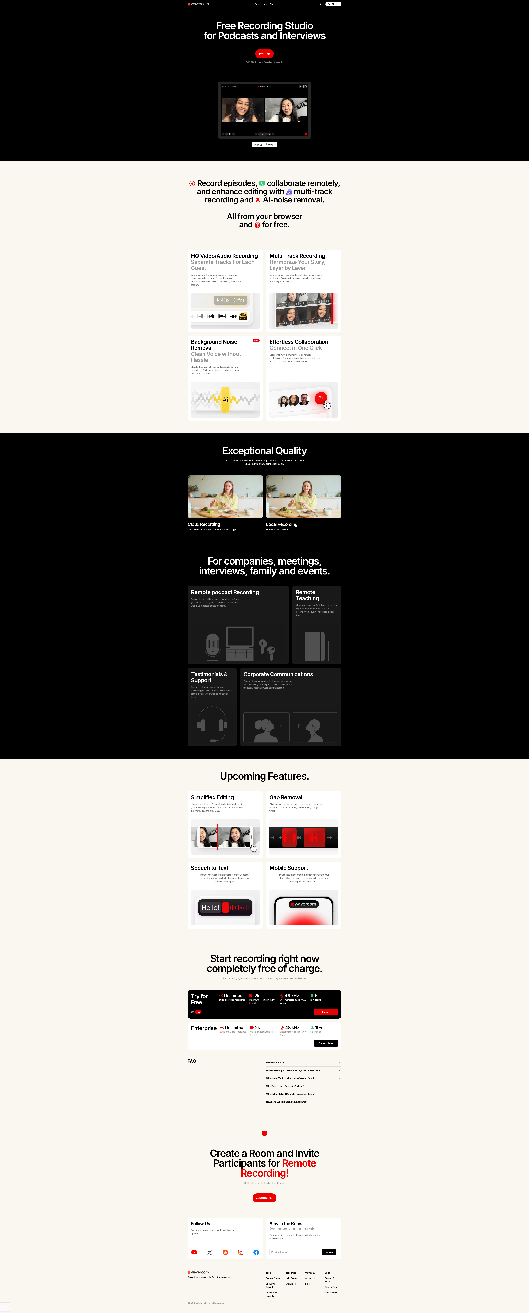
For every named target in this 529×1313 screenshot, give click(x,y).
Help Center (291, 1278)
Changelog (290, 1283)
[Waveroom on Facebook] (256, 1252)
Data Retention (332, 1292)
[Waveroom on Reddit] (225, 1252)
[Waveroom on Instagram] (240, 1252)
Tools (258, 4)
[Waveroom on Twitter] (209, 1252)
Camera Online (273, 1278)
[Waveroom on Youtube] (194, 1252)
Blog (272, 4)
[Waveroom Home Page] (199, 4)
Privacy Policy (332, 1287)
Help (265, 4)
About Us (310, 1278)
